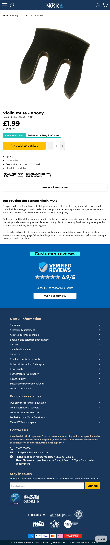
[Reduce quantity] (50, 146)
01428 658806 (23, 448)
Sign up (93, 485)
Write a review (55, 295)
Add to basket (27, 145)
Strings (15, 16)
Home (5, 16)
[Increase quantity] (62, 146)
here (77, 439)
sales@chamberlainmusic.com (32, 452)
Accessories (28, 16)
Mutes (40, 16)
